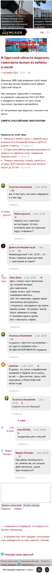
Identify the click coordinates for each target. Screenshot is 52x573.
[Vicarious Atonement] (3, 187)
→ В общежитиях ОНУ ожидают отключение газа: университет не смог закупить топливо (25, 538)
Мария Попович (25, 453)
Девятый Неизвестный (22, 247)
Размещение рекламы (29, 561)
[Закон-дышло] (6, 215)
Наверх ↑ (19, 508)
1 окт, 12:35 (41, 335)
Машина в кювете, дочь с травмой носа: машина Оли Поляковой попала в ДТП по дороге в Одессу (24, 142)
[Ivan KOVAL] (7, 431)
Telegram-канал (28, 565)
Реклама (26, 53)
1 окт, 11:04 (41, 187)
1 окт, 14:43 (40, 429)
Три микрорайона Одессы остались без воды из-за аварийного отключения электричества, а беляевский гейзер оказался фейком (14, 21)
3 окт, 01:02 (42, 453)
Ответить (14, 205)
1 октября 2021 (9, 72)
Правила (5, 508)
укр (42, 32)
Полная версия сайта (10, 561)
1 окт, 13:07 (27, 366)
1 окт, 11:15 (39, 213)
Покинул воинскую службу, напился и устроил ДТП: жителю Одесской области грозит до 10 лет (23, 164)
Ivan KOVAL (24, 429)
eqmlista (13, 366)
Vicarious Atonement (20, 187)
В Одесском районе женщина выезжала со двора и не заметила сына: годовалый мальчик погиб (26, 153)
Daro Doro (15, 277)
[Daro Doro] (4, 281)
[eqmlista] (3, 366)
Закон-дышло (22, 213)
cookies (30, 569)
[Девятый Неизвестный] (3, 247)
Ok (39, 569)
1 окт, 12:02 (30, 277)
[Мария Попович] (6, 454)
